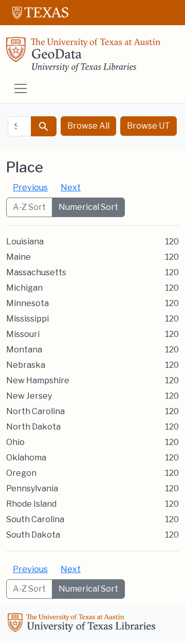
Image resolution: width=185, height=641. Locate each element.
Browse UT (148, 126)
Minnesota (27, 303)
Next (71, 187)
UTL (83, 624)
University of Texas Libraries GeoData (83, 57)
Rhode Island (31, 504)
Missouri (23, 334)
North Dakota (33, 427)
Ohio (15, 442)
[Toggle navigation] (20, 88)
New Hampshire (37, 380)
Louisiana (25, 241)
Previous (30, 187)
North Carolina (35, 411)
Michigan (24, 288)
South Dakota (33, 535)
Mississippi (27, 319)
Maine (18, 257)
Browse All (88, 126)
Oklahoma (26, 457)
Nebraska (25, 365)
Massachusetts (36, 272)
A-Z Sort (29, 207)
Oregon (21, 473)
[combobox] (19, 126)
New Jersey (29, 396)
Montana (24, 349)
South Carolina (35, 519)
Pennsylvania (32, 488)
